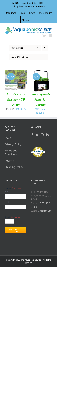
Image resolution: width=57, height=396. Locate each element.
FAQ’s (8, 137)
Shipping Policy (14, 167)
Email (12, 217)
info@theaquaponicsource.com (28, 6)
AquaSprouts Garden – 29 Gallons (15, 99)
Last (7, 202)
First (7, 191)
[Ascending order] (45, 48)
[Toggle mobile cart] (44, 35)
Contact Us (44, 210)
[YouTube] (37, 134)
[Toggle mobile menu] (50, 35)
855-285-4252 (35, 3)
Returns (9, 160)
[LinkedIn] (47, 134)
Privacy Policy (13, 144)
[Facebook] (32, 134)
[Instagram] (42, 134)
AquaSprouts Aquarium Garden (41, 99)
